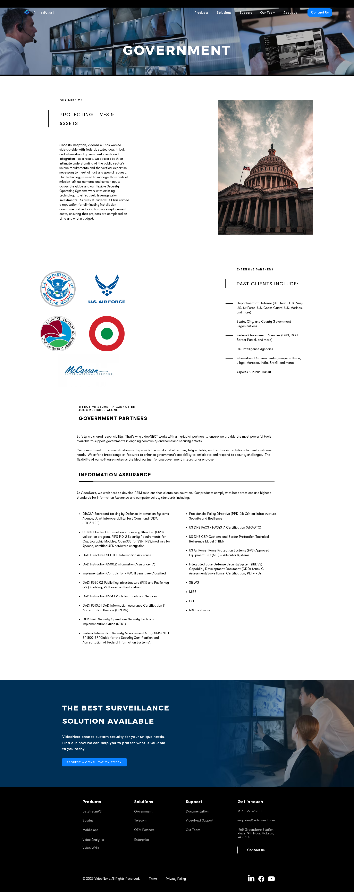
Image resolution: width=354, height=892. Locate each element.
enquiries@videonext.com (256, 820)
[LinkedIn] (251, 879)
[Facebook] (261, 879)
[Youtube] (271, 879)
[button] (201, 13)
